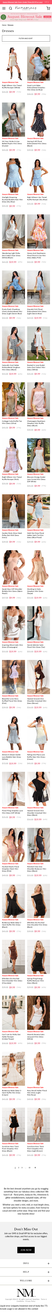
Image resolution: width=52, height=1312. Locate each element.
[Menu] (5, 8)
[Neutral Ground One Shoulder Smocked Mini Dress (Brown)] (38, 677)
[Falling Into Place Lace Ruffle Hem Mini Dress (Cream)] (38, 733)
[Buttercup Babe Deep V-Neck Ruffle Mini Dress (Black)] (13, 901)
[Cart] (48, 8)
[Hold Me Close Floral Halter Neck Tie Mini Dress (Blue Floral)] (38, 511)
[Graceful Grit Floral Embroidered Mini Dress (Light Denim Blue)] (38, 287)
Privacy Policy (30, 1301)
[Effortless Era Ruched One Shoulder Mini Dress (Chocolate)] (13, 957)
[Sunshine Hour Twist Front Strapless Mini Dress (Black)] (13, 1125)
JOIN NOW (26, 1250)
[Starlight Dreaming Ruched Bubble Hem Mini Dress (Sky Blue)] (13, 175)
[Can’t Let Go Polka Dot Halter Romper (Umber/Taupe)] (13, 1013)
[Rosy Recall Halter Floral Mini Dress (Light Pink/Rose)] (38, 1069)
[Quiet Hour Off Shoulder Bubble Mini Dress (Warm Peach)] (13, 567)
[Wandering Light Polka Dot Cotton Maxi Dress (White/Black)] (13, 231)
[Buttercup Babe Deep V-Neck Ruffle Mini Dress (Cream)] (13, 1069)
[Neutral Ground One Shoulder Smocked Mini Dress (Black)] (38, 789)
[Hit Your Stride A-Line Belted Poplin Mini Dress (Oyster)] (13, 120)
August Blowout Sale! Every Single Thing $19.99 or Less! (23, 2)
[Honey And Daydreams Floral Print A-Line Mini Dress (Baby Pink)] (38, 231)
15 (29, 1167)
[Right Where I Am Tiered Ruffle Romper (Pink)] (13, 455)
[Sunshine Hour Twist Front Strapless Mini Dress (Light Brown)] (38, 1125)
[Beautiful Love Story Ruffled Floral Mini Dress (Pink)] (13, 677)
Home (4, 25)
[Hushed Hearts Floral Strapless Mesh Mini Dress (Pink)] (13, 845)
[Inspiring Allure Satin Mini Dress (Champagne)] (13, 623)
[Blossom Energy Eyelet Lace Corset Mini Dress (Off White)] (38, 455)
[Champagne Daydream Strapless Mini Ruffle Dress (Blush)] (38, 399)
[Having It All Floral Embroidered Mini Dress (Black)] (38, 120)
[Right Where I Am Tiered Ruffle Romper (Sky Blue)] (38, 175)
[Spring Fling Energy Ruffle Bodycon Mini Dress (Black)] (38, 957)
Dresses (10, 25)
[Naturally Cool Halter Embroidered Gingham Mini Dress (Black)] (13, 343)
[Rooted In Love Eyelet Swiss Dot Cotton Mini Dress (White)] (38, 343)
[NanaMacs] (26, 8)
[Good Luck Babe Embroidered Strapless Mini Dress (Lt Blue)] (38, 64)
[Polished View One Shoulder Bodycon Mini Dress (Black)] (38, 845)
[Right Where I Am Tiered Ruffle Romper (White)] (13, 64)
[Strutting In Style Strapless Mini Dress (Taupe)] (38, 567)
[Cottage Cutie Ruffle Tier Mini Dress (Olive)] (13, 399)
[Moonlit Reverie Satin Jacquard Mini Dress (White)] (38, 1013)
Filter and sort (26, 38)
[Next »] (35, 1167)
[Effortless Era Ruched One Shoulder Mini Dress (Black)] (38, 901)
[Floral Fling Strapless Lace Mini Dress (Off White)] (13, 789)
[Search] (11, 8)
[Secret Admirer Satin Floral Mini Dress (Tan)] (38, 623)
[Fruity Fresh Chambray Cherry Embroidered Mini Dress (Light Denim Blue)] (13, 287)
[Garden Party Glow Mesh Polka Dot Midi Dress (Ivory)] (13, 511)
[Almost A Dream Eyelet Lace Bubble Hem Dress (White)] (13, 733)
